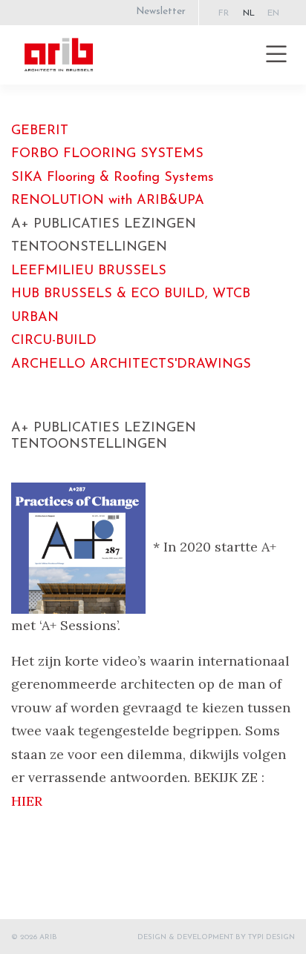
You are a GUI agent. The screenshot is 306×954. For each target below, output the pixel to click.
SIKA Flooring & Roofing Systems (112, 178)
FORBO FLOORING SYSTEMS (107, 154)
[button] (276, 55)
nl (249, 13)
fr (223, 13)
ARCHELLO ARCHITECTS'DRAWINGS (131, 364)
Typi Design (271, 937)
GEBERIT (39, 131)
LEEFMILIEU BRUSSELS (88, 271)
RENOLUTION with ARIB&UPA (107, 201)
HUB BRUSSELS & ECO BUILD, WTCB (130, 294)
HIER (26, 800)
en (273, 13)
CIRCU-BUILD (54, 341)
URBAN (35, 318)
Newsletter (161, 11)
